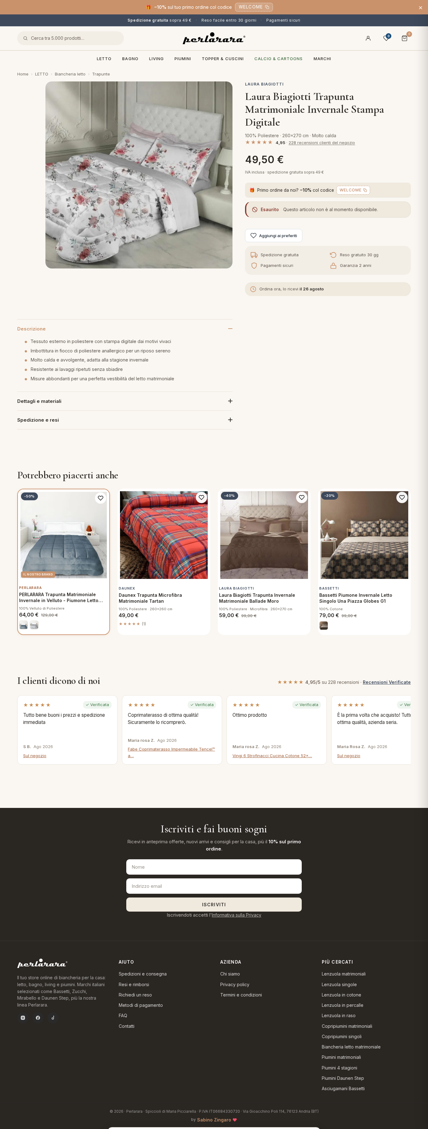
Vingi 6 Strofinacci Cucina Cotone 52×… (272, 755)
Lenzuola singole (339, 984)
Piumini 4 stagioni (339, 1067)
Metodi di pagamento (141, 1005)
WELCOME (251, 6)
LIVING (156, 58)
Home (23, 73)
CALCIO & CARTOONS (278, 58)
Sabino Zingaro (214, 1119)
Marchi (322, 58)
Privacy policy (234, 984)
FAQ (123, 1015)
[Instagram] (23, 1017)
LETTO (104, 58)
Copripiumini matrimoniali (347, 1026)
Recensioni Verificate (387, 682)
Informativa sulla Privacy (236, 915)
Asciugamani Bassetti (343, 1088)
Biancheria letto (70, 73)
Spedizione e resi (38, 420)
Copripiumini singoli (342, 1036)
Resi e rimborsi (134, 984)
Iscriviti (214, 904)
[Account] (368, 38)
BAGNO (130, 58)
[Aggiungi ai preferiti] (100, 498)
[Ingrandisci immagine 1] (138, 174)
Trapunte (101, 73)
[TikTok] (53, 1017)
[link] (23, 625)
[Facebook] (38, 1017)
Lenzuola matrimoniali (344, 973)
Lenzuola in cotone (341, 994)
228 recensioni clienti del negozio (322, 142)
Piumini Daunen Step (343, 1078)
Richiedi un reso (135, 994)
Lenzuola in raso (339, 1015)
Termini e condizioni (241, 994)
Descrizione (31, 329)
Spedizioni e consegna (143, 973)
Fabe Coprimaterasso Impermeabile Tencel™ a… (171, 752)
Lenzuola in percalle (342, 1005)
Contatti (126, 1026)
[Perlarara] (214, 38)
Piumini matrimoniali (341, 1057)
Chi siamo (230, 973)
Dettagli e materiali (39, 401)
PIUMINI (183, 58)
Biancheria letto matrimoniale (351, 1046)
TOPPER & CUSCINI (223, 58)
